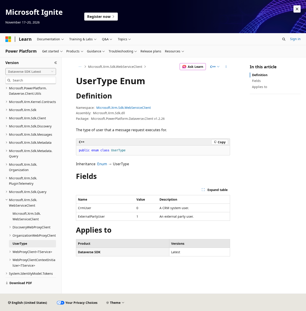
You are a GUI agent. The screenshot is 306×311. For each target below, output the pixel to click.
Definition (259, 75)
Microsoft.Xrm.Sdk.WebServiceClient (115, 66)
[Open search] (283, 39)
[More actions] (226, 66)
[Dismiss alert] (297, 9)
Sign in (295, 39)
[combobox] (30, 71)
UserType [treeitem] (20, 243)
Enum (102, 163)
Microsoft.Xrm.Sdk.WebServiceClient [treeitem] (27, 216)
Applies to (259, 87)
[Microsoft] (8, 39)
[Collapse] (56, 62)
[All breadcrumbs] (80, 66)
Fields (256, 81)
